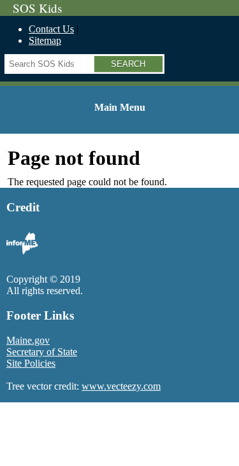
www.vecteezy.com (121, 386)
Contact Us (51, 29)
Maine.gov (28, 340)
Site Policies (30, 363)
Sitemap (45, 40)
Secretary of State (41, 351)
